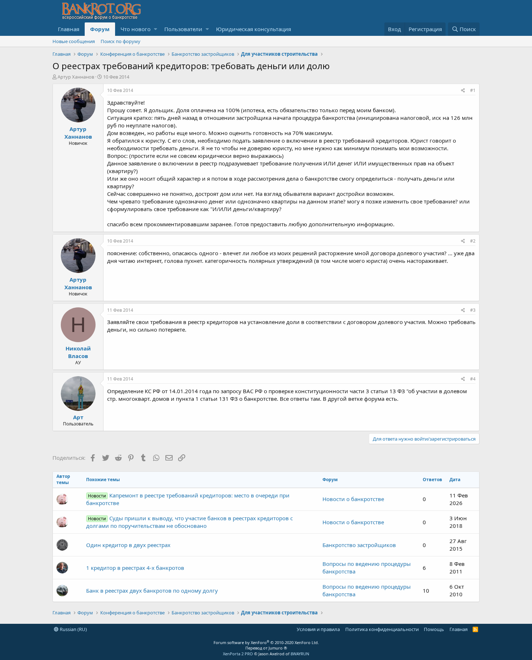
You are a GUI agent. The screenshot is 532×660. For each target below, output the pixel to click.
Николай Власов (78, 352)
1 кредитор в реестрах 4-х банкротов (135, 567)
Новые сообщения (73, 41)
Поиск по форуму (120, 41)
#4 (473, 379)
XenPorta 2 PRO (238, 653)
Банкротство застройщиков (359, 544)
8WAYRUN (300, 653)
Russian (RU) (73, 629)
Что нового (136, 29)
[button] (155, 29)
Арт (78, 417)
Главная (68, 29)
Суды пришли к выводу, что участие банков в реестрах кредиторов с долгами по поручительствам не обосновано (189, 521)
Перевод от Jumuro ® (266, 648)
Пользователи (183, 29)
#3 (473, 310)
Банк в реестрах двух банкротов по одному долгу (152, 590)
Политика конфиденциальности (382, 629)
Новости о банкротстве (353, 499)
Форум (100, 29)
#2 (473, 241)
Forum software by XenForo (266, 642)
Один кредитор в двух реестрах (128, 544)
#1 (473, 90)
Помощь (434, 629)
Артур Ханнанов (76, 76)
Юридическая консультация (253, 29)
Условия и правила (318, 629)
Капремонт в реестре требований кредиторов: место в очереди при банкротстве (188, 499)
